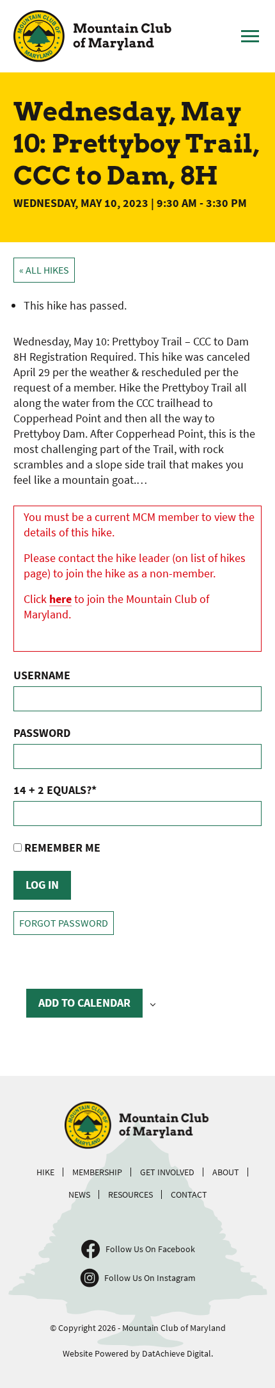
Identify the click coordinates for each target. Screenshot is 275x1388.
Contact (189, 1194)
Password (41, 732)
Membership (97, 1172)
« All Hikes (44, 270)
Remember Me (61, 847)
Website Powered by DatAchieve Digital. (138, 1353)
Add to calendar (84, 1002)
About (225, 1172)
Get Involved (167, 1172)
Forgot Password (63, 923)
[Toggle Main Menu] (250, 36)
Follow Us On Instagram (150, 1278)
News (79, 1194)
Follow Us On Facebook (150, 1249)
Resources (130, 1194)
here (60, 598)
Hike (45, 1172)
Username (41, 675)
